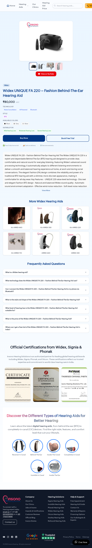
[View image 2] (42, 66)
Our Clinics (35, 5)
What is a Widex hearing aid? (46, 272)
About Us (29, 501)
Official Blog (30, 518)
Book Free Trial (67, 138)
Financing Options (77, 514)
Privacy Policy (68, 537)
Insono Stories (30, 521)
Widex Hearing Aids (55, 511)
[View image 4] (59, 66)
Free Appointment (77, 501)
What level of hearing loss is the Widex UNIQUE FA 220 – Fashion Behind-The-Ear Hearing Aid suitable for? (46, 309)
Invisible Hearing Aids (56, 504)
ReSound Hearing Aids (57, 521)
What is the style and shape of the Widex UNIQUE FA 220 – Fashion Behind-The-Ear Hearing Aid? (46, 300)
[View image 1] (33, 66)
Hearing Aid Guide (77, 504)
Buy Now (24, 138)
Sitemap (85, 537)
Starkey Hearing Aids (56, 518)
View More (46, 190)
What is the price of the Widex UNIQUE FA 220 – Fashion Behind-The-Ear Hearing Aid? (46, 319)
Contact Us (74, 508)
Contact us (10, 522)
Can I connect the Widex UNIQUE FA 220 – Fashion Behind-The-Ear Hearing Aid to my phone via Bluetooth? (46, 290)
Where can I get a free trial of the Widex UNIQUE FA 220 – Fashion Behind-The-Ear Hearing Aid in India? (46, 328)
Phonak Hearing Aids (56, 508)
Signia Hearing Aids (55, 501)
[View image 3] (50, 66)
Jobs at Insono (30, 508)
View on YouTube (47, 74)
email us (6, 512)
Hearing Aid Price (45, 6)
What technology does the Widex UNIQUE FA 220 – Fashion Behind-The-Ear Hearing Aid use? (46, 281)
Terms (78, 537)
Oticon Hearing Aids (56, 514)
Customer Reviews (32, 514)
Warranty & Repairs (77, 511)
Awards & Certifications (34, 511)
